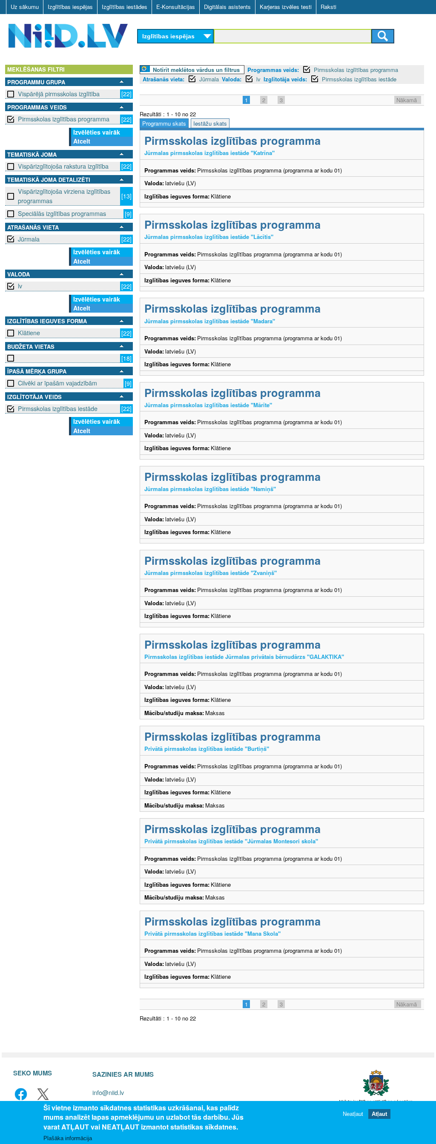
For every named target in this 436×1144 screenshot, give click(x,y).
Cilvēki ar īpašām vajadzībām (57, 383)
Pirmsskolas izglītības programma (63, 119)
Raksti (328, 7)
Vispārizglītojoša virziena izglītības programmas (64, 195)
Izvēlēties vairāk (96, 132)
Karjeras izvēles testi (286, 7)
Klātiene (29, 332)
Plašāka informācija (67, 1138)
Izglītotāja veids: (285, 79)
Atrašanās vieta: (163, 79)
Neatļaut (353, 1114)
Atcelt (81, 141)
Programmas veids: (273, 70)
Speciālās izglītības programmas (62, 213)
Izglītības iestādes (124, 7)
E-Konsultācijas (175, 7)
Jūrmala (29, 239)
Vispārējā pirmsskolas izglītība (59, 93)
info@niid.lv (108, 1092)
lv (20, 286)
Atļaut (379, 1114)
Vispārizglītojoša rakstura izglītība (63, 166)
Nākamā (406, 100)
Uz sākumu (25, 7)
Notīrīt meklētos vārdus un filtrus (196, 70)
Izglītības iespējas (70, 7)
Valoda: (231, 79)
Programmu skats (164, 123)
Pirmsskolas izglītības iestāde (58, 408)
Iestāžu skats (210, 123)
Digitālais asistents (227, 7)
